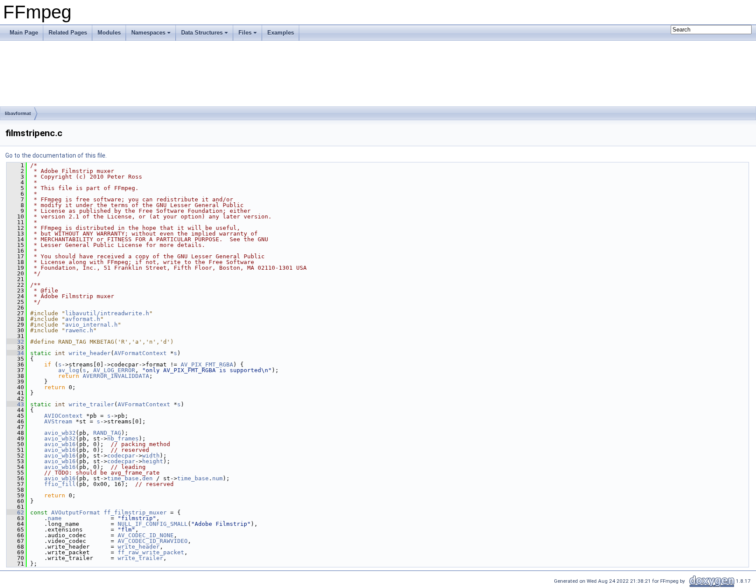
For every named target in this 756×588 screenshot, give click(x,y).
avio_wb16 (60, 444)
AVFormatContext (140, 353)
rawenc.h (79, 330)
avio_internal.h (91, 324)
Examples (280, 32)
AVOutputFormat (75, 512)
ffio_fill (60, 484)
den (147, 478)
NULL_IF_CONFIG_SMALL (153, 524)
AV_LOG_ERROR (114, 370)
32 (15, 341)
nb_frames (123, 438)
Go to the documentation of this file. (56, 155)
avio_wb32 (60, 433)
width (151, 455)
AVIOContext (63, 415)
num (217, 478)
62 (15, 512)
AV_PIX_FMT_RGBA (207, 364)
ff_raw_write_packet (151, 552)
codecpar (121, 455)
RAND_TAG (107, 433)
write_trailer (91, 404)
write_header (90, 353)
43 (15, 404)
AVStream (58, 421)
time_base (123, 478)
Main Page (24, 32)
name (55, 518)
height (152, 461)
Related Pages (68, 32)
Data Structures (202, 32)
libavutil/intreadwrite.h (107, 313)
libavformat (18, 113)
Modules (109, 32)
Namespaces (148, 32)
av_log (68, 370)
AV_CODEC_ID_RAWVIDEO (153, 541)
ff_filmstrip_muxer (135, 512)
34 (15, 353)
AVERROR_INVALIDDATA (116, 376)
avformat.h (82, 319)
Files (245, 32)
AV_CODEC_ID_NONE (146, 535)
